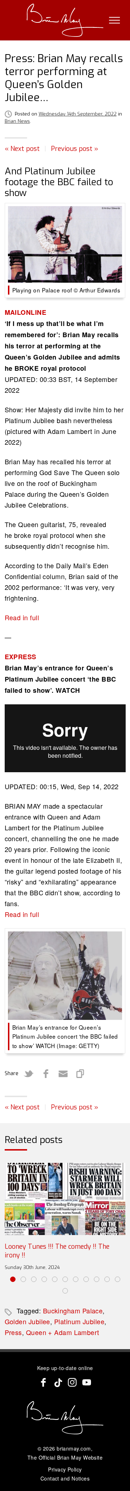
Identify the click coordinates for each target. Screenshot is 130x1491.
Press (13, 1332)
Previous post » (74, 148)
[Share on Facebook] (46, 1073)
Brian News (17, 121)
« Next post (22, 148)
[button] (13, 1279)
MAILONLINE (26, 312)
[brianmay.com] (65, 20)
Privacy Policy (65, 1469)
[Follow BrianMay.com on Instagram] (72, 1382)
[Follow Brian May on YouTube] (86, 1382)
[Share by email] (63, 1073)
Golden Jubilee (27, 1321)
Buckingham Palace (73, 1310)
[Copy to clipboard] (80, 1073)
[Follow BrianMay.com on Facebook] (43, 1382)
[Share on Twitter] (28, 1073)
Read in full (22, 617)
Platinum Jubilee (79, 1321)
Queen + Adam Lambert (62, 1332)
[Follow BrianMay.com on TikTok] (58, 1382)
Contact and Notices (65, 1478)
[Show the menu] (114, 20)
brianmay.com (74, 1448)
